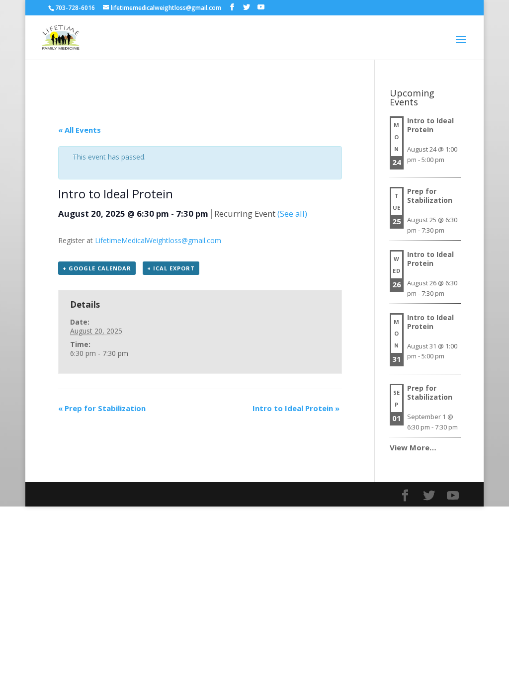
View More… (413, 447)
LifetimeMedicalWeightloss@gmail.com (158, 240)
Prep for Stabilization (102, 408)
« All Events (79, 130)
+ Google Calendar (97, 268)
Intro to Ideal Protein (296, 408)
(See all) (292, 213)
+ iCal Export (171, 268)
